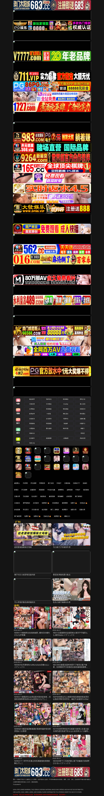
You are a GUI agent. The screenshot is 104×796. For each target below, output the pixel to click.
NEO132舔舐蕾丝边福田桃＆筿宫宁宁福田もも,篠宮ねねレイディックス (70, 634)
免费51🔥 (74, 503)
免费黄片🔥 (57, 516)
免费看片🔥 (45, 503)
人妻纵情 (65, 438)
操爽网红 (61, 490)
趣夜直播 (52, 496)
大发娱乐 (17, 503)
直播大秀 (82, 509)
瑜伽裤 (66, 423)
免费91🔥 (27, 516)
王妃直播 (26, 496)
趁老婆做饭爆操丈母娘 (23, 547)
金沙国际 (45, 509)
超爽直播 (70, 490)
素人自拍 (82, 404)
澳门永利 (51, 483)
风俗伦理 (82, 438)
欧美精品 (65, 399)
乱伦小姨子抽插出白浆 (61, 602)
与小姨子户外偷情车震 (61, 547)
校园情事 (48, 438)
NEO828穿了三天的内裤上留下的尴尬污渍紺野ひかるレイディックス (71, 762)
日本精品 (48, 404)
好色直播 (17, 509)
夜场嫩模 (60, 496)
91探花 (49, 414)
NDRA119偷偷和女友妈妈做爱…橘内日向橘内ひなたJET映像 (32, 634)
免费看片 (65, 509)
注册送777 (76, 483)
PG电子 (59, 483)
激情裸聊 (65, 503)
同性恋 (83, 433)
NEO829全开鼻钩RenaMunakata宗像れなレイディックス (32, 666)
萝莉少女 (82, 399)
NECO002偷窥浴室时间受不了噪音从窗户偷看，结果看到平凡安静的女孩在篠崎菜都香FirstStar (70, 667)
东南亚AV (82, 409)
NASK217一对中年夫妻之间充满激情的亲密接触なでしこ (32, 762)
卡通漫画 (32, 428)
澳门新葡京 (78, 496)
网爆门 (83, 428)
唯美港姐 (65, 409)
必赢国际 (33, 490)
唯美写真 (65, 428)
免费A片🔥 (37, 516)
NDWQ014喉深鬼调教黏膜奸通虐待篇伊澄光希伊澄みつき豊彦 (32, 730)
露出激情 (48, 428)
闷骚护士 (82, 423)
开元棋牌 (33, 483)
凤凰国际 (42, 490)
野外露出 (82, 414)
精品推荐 (32, 399)
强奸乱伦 (48, 399)
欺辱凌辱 (32, 414)
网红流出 (65, 414)
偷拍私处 (43, 496)
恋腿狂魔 (82, 419)
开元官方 (26, 509)
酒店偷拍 (86, 490)
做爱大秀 (73, 509)
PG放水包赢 (51, 490)
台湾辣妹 (32, 409)
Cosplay (65, 404)
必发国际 (69, 496)
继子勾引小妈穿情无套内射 (24, 574)
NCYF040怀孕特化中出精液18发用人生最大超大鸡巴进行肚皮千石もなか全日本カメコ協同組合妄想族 (71, 731)
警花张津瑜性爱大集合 (61, 574)
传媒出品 (32, 433)
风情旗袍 (32, 423)
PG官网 (25, 483)
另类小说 (32, 443)
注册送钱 (67, 483)
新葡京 (16, 490)
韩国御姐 (48, 409)
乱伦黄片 (34, 496)
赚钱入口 (67, 516)
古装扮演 (32, 419)
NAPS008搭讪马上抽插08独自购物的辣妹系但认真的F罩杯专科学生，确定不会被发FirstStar (71, 698)
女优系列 (48, 419)
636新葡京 (55, 503)
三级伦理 (32, 404)
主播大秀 (17, 496)
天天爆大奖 (35, 509)
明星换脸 (48, 423)
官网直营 (42, 483)
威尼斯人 (17, 483)
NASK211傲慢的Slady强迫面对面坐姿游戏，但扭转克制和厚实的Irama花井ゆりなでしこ (32, 698)
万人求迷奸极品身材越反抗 (24, 602)
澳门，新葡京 (54, 509)
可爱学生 (65, 419)
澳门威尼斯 (17, 516)
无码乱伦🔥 (83, 503)
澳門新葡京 (26, 503)
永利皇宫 (36, 503)
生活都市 (32, 438)
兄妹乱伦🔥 (47, 516)
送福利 (85, 483)
